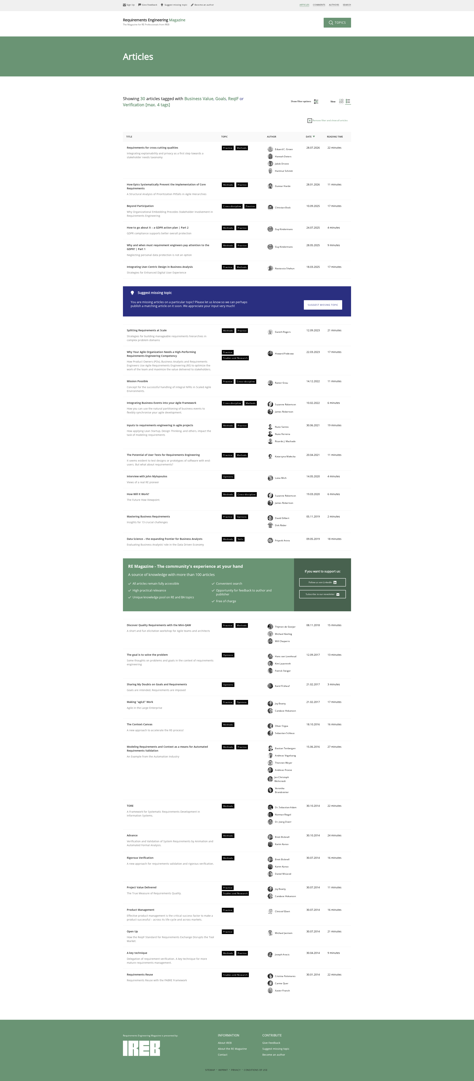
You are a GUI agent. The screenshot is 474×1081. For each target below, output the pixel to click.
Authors (334, 4)
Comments (319, 4)
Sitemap (210, 1070)
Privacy (236, 1070)
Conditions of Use (255, 1070)
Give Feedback (271, 1043)
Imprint (223, 1070)
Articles (304, 4)
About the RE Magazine (232, 1048)
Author (271, 136)
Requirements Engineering (154, 21)
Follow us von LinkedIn (321, 582)
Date (309, 136)
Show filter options (301, 101)
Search (347, 4)
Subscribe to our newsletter (320, 594)
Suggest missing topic (323, 304)
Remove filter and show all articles (330, 120)
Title (129, 136)
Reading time (335, 136)
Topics (340, 23)
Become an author (273, 1054)
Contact (222, 1054)
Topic (224, 136)
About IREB (225, 1043)
